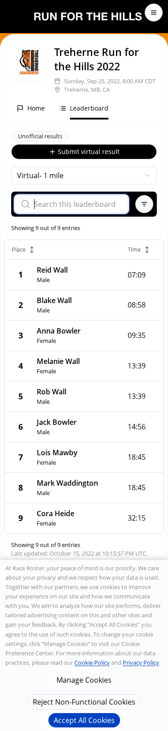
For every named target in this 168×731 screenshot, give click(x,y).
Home (36, 108)
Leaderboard (89, 108)
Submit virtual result (89, 151)
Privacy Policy (141, 662)
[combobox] (84, 175)
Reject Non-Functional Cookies (84, 702)
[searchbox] (77, 204)
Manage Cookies (84, 680)
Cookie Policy (92, 662)
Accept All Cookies (84, 720)
